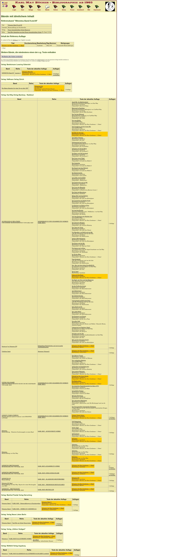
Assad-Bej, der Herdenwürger (80, 102)
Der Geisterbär (76, 163)
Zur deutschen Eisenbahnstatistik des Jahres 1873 (85, 386)
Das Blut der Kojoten (77, 132)
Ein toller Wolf (76, 321)
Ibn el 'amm (75, 271)
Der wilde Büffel (76, 311)
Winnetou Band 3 (6, 503)
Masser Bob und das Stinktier (80, 195)
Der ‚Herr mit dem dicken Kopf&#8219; (83, 265)
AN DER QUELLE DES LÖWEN (11, 221)
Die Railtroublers (76, 381)
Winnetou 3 (5, 538)
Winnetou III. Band (7, 483)
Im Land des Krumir (77, 210)
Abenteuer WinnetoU (43, 351)
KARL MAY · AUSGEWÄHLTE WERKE (49, 431)
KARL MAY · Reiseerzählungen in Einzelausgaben (26, 503)
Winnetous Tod (39, 86)
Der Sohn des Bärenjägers (79, 192)
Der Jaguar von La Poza (78, 248)
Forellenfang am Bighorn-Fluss (80, 205)
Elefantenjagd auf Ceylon (79, 142)
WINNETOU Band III (8, 73)
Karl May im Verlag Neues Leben (21, 523)
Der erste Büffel (76, 120)
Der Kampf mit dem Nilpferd (80, 168)
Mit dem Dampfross (77, 395)
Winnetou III (75, 478)
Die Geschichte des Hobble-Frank (81, 200)
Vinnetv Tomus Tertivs (78, 415)
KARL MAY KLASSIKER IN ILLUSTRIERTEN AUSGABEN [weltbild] (29, 553)
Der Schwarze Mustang (78, 222)
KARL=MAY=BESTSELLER (46, 489)
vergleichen (56, 75)
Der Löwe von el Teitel (78, 158)
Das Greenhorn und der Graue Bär (81, 126)
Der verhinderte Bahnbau (79, 360)
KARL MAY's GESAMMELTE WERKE (49, 466)
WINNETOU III (6, 478)
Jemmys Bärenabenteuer (78, 238)
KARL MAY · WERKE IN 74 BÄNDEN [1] (24, 509)
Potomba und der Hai (78, 333)
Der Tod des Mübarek (78, 114)
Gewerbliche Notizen (77, 391)
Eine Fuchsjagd (76, 259)
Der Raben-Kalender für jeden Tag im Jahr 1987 (15, 88)
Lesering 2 (18, 73)
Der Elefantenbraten (77, 295)
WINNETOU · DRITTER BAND (11, 489)
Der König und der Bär (78, 243)
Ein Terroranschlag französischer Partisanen (84, 406)
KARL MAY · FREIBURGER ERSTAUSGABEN (51, 484)
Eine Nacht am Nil (77, 306)
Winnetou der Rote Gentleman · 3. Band (13, 45)
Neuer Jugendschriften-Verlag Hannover (19, 30)
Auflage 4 (15, 40)
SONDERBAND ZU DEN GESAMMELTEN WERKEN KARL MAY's (53, 416)
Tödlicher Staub (6, 351)
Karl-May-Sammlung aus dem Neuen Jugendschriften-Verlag (24, 32)
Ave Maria (36, 539)
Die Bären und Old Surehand (80, 153)
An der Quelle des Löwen (79, 286)
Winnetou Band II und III (15, 25)
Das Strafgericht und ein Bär (79, 182)
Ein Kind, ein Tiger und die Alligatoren (83, 280)
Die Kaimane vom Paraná (79, 316)
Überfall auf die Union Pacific (80, 376)
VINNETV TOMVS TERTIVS (10, 415)
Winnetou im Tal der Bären (79, 148)
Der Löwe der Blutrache (78, 187)
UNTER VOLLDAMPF (8, 382)
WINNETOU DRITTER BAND (10, 465)
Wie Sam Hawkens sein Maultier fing (82, 216)
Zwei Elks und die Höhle (79, 177)
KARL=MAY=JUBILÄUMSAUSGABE (48, 473)
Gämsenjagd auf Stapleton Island (81, 327)
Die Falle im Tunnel (77, 355)
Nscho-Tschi (75, 427)
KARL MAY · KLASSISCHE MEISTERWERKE (51, 479)
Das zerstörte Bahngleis (78, 371)
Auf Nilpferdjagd (76, 291)
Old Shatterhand (76, 421)
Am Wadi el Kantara (77, 137)
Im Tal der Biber (76, 254)
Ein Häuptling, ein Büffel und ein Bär (82, 232)
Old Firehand (75, 433)
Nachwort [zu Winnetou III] (9, 346)
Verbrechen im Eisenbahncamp (80, 366)
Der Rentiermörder (77, 173)
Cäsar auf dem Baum (77, 275)
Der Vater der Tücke (77, 227)
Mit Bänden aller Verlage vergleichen (12, 56)
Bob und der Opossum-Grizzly (80, 339)
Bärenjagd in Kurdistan (78, 108)
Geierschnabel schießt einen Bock (81, 300)
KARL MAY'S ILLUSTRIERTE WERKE (20, 538)
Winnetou (4, 430)
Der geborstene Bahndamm (79, 400)
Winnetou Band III (27, 71)
